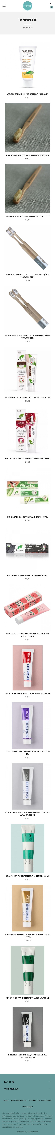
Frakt (6, 1100)
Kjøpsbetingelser (19, 1100)
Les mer (34, 1124)
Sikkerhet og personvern (40, 1100)
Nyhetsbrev (27, 1107)
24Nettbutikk (32, 1132)
